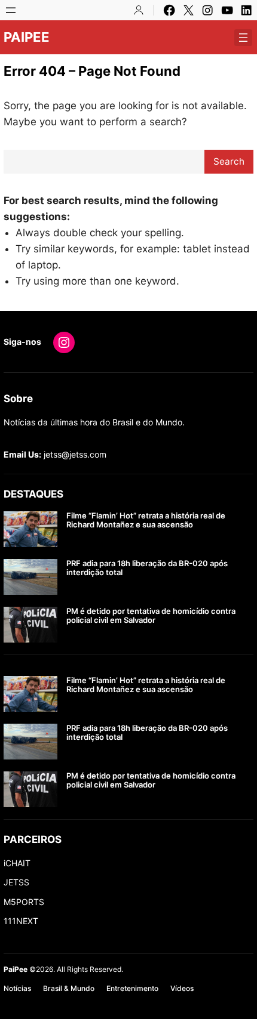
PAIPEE (27, 37)
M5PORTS (24, 902)
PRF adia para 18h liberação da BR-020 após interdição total (147, 568)
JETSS (16, 882)
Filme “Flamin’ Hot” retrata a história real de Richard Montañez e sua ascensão (145, 520)
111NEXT (21, 921)
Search (228, 161)
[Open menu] (11, 10)
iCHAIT (17, 863)
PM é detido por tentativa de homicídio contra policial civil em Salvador (150, 616)
